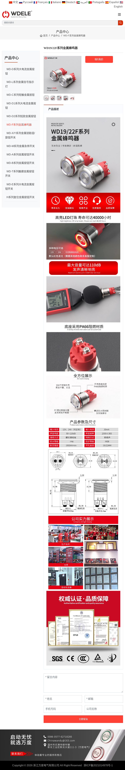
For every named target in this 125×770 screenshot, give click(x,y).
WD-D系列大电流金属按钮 (20, 71)
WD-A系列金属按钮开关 (20, 154)
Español (114, 2)
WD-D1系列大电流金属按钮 (20, 105)
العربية (84, 2)
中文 (15, 2)
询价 (100, 59)
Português (98, 2)
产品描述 (53, 109)
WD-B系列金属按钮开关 (20, 163)
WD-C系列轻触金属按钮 (21, 94)
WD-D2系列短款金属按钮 (21, 116)
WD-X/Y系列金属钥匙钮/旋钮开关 (20, 135)
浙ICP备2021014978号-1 (98, 765)
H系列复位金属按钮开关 (21, 197)
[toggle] (119, 14)
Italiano (56, 2)
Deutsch (70, 2)
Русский (27, 2)
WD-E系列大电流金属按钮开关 (19, 186)
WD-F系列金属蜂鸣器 (19, 124)
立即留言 (83, 719)
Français (42, 2)
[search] (120, 22)
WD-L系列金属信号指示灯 (19, 84)
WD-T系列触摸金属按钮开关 (19, 173)
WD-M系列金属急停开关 (21, 146)
